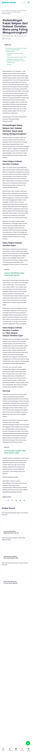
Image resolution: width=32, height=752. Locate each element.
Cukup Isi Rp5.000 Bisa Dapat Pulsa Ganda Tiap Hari (14, 274)
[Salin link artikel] (24, 500)
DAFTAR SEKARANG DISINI (10, 477)
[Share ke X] (12, 500)
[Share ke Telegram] (20, 500)
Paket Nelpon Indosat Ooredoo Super (16, 57)
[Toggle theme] (24, 2)
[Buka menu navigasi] (28, 2)
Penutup (9, 64)
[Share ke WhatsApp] (4, 500)
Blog (7, 10)
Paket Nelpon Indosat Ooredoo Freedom (15, 54)
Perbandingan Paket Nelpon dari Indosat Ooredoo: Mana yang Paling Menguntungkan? (16, 50)
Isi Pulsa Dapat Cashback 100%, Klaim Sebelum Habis (15, 452)
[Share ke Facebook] (8, 500)
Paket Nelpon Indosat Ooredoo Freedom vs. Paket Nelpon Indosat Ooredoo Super (16, 61)
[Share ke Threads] (16, 500)
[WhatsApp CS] (28, 743)
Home (3, 10)
